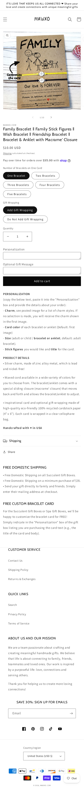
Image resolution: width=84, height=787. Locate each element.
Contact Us (15, 560)
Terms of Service (19, 623)
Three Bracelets (18, 185)
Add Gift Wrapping (20, 210)
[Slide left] (32, 117)
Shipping (7, 153)
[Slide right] (51, 117)
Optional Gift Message (18, 264)
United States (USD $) (40, 756)
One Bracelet (16, 176)
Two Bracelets (45, 176)
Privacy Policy (17, 614)
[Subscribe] (71, 713)
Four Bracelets (50, 185)
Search (12, 605)
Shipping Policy (18, 570)
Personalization (14, 249)
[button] (5, 19)
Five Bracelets (17, 194)
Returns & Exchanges (21, 579)
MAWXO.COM (45, 785)
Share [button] (11, 452)
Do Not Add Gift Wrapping (25, 219)
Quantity (8, 228)
